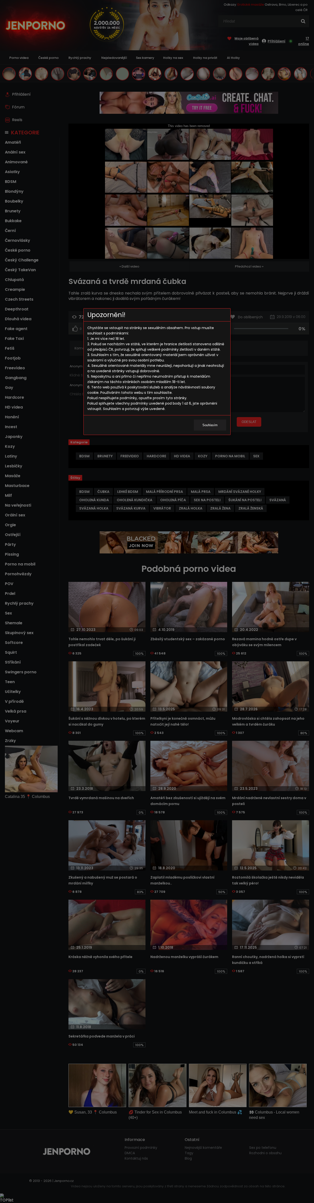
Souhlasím (210, 425)
